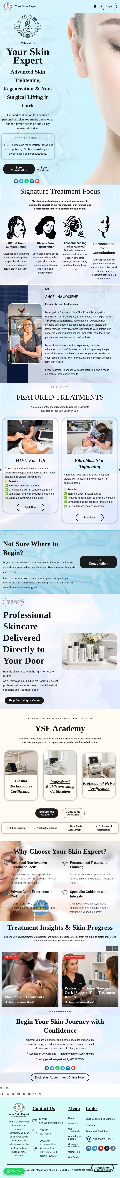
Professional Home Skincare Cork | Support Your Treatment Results (30, 992)
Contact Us (74, 1151)
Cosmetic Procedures (74, 1145)
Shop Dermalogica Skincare (100, 1118)
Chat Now (16, 1171)
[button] (109, 6)
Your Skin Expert (26, 6)
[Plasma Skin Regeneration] (45, 227)
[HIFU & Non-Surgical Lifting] (16, 227)
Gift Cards (73, 1157)
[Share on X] (8, 1094)
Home (71, 1118)
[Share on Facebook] (2, 1094)
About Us (73, 1123)
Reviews (90, 1125)
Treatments (99, 961)
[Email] (29, 1094)
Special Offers (84, 961)
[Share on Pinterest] (18, 1094)
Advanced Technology (80, 957)
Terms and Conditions (97, 1131)
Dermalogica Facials (75, 1137)
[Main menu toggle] (95, 6)
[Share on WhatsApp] (34, 1094)
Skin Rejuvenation (14, 957)
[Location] (34, 1148)
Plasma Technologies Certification (21, 786)
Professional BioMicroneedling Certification (60, 786)
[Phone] (34, 1131)
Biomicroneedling (103, 957)
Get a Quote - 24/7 (103, 1138)
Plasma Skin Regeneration (45, 245)
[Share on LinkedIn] (13, 1094)
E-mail (43, 1118)
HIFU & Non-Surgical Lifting (16, 245)
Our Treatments (74, 1130)
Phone (44, 1129)
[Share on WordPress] (40, 1094)
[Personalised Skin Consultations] (104, 227)
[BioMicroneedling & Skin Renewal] (74, 227)
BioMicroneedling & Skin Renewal (74, 244)
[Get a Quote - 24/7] (88, 1139)
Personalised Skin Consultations (104, 248)
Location (45, 1140)
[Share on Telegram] (24, 1094)
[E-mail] (34, 1121)
